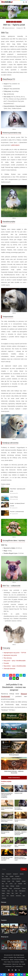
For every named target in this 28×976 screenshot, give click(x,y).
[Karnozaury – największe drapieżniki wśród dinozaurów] (21, 827)
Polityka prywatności (7, 964)
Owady (10, 888)
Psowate (6, 663)
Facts (13, 966)
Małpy (7, 886)
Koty (25, 883)
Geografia (18, 881)
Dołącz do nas (15, 964)
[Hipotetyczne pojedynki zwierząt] (5, 926)
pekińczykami (15, 145)
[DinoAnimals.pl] (7, 2)
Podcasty (24, 888)
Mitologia (12, 886)
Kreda (3, 886)
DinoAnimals (7, 955)
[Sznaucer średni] (21, 788)
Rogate (3, 893)
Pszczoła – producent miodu (17, 511)
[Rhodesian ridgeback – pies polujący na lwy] (7, 840)
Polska (8, 890)
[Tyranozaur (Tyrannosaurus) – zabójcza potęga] (14, 931)
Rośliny (8, 893)
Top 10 (3, 895)
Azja (3, 876)
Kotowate (20, 883)
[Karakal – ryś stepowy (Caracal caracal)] (5, 505)
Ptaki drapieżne (22, 890)
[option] (14, 730)
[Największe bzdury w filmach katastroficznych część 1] (21, 852)
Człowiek (11, 876)
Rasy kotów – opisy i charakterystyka (15, 666)
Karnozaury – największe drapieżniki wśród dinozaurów (20, 833)
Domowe (8, 21)
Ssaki (15, 21)
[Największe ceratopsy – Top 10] (21, 815)
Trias (7, 895)
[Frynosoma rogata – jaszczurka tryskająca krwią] (5, 908)
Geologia (23, 881)
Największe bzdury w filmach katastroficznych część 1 (20, 859)
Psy (12, 21)
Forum (5, 961)
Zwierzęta (19, 21)
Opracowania (4, 888)
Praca (20, 964)
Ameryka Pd (14, 728)
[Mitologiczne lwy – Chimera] (7, 827)
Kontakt (23, 964)
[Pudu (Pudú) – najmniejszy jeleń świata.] (5, 490)
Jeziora (10, 883)
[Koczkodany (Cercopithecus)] (21, 803)
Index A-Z (6, 957)
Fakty (25, 959)
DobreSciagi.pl (8, 966)
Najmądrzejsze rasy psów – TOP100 (15, 652)
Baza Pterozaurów (5, 959)
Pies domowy (8, 658)
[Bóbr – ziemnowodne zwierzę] (21, 840)
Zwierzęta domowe (9, 668)
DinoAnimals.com (19, 966)
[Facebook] (3, 675)
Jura (15, 883)
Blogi (7, 876)
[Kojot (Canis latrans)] (5, 913)
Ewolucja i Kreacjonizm (19, 959)
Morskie (17, 886)
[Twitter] (7, 675)
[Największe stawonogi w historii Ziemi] (7, 815)
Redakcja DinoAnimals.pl (9, 28)
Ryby (12, 893)
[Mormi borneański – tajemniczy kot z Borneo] (14, 908)
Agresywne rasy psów (10, 655)
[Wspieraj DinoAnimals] (14, 717)
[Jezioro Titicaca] (5, 498)
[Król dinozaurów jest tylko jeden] (14, 926)
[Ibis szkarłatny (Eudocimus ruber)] (14, 913)
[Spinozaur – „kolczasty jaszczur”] (23, 926)
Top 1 (21, 893)
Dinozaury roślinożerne (16, 878)
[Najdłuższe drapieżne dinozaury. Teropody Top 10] (23, 931)
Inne (6, 883)
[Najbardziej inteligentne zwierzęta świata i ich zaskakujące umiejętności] (7, 788)
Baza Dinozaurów (20, 957)
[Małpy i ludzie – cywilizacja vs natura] (23, 908)
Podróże (3, 890)
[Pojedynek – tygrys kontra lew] (5, 931)
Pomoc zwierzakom (15, 961)
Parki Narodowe (17, 888)
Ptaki (16, 890)
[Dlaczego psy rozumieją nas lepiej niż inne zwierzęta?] (7, 852)
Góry (3, 883)
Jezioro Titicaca (14, 497)
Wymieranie (18, 895)
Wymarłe (12, 895)
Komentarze (10, 957)
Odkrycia (11, 959)
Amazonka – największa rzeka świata (14, 732)
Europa (8, 881)
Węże (24, 895)
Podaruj (9, 961)
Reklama (22, 961)
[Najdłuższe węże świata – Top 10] (23, 913)
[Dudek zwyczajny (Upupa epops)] (7, 803)
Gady (13, 881)
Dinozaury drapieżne (6, 878)
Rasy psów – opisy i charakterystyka (14, 660)
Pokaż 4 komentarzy (14, 777)
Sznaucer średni (18, 793)
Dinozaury (17, 876)
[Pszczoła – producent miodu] (5, 513)
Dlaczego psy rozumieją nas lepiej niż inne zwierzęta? (7, 859)
